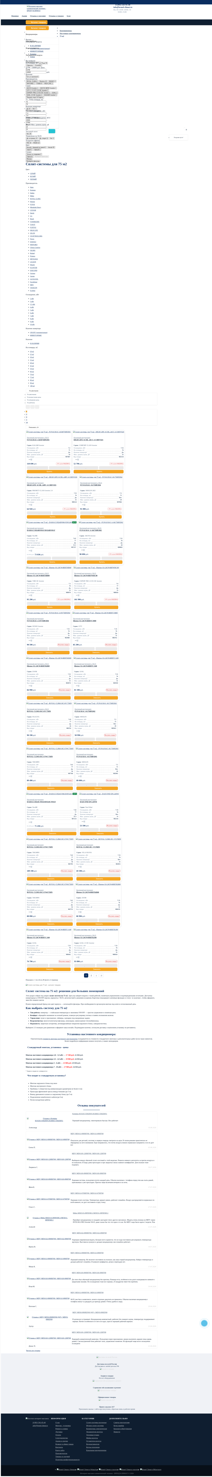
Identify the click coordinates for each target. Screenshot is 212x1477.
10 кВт (32, 324)
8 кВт (32, 319)
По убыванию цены (33, 400)
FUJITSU (33, 227)
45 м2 (32, 366)
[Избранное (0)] (179, 130)
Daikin (32, 57)
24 (26, 411)
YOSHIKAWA (34, 222)
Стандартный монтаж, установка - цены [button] (47, 1047)
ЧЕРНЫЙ (33, 179)
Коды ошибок (119, 1426)
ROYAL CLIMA (35, 199)
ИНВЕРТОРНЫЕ (37, 51)
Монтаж (152, 6)
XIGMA (32, 250)
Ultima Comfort (35, 247)
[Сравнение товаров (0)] (174, 130)
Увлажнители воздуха (94, 1432)
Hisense (32, 202)
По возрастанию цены (34, 397)
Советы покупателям (122, 1422)
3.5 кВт (32, 304)
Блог (69, 16)
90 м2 (32, 383)
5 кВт (32, 310)
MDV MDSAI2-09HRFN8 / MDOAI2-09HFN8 (89, 1233)
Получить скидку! (63, 644)
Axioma (32, 273)
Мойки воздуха (92, 1438)
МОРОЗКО (33, 245)
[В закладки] (37, 467)
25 (26, 414)
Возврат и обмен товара (64, 1444)
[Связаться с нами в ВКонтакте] (150, 1469)
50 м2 (32, 369)
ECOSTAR (33, 267)
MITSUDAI (34, 259)
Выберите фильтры (41, 156)
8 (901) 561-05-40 (122, 5)
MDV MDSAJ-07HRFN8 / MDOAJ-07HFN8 (87, 1193)
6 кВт (32, 313)
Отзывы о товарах (56, 16)
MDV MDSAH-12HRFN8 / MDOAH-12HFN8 (89, 1153)
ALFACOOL (34, 279)
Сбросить (30, 65)
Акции (24, 16)
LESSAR (33, 210)
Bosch (32, 219)
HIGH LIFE (34, 230)
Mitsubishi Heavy (35, 207)
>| (101, 975)
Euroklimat (33, 282)
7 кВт (32, 316)
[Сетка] (32, 407)
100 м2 (32, 386)
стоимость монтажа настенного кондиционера (60, 1039)
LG (31, 216)
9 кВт (32, 321)
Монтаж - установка (63, 1426)
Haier (32, 187)
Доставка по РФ (135, 6)
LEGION (33, 262)
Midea (32, 196)
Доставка (58, 1432)
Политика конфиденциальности (67, 1460)
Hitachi (32, 265)
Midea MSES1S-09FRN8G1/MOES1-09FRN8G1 (90, 1213)
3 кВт (32, 301)
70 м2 (32, 374)
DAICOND (33, 270)
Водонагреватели (92, 1444)
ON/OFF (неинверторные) (40, 48)
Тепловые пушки (92, 1435)
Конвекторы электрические (96, 1429)
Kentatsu (33, 54)
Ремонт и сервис (183, 6)
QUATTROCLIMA (36, 236)
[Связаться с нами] (108, 1469)
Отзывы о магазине (38, 16)
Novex (32, 239)
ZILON (32, 233)
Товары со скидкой (62, 1456)
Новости (117, 1432)
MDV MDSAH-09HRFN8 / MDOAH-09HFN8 (89, 1173)
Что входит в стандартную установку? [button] (46, 1075)
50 (26, 417)
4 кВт (32, 307)
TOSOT (32, 224)
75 (26, 420)
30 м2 (32, 357)
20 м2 (32, 351)
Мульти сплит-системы (95, 1426)
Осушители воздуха (93, 1441)
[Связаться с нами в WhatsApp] (87, 1469)
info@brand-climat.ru (122, 7)
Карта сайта (59, 1450)
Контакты (172, 6)
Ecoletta (32, 290)
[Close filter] (33, 40)
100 (27, 422)
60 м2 (32, 371)
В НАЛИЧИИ (35, 46)
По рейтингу (31, 403)
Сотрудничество (162, 6)
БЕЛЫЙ (33, 176)
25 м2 (32, 354)
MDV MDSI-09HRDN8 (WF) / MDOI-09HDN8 (89, 1312)
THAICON (33, 288)
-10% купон (62, 463)
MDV (32, 285)
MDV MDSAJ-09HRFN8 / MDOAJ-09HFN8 (87, 1134)
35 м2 (32, 360)
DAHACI (33, 242)
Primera (32, 256)
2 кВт (32, 299)
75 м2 (32, 377)
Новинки (15, 16)
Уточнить (38, 65)
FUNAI (32, 204)
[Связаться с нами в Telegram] (66, 1469)
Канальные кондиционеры (96, 1450)
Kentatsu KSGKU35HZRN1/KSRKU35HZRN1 (89, 1114)
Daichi (32, 213)
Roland (32, 253)
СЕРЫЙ (32, 173)
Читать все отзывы (33, 1351)
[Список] (28, 407)
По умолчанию (33, 391)
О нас (57, 1422)
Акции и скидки (61, 1441)
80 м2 (32, 380)
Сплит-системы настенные (96, 1422)
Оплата (144, 6)
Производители (61, 1453)
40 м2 (32, 363)
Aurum (32, 276)
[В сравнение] (59, 467)
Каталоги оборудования (123, 1429)
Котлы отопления (92, 1447)
